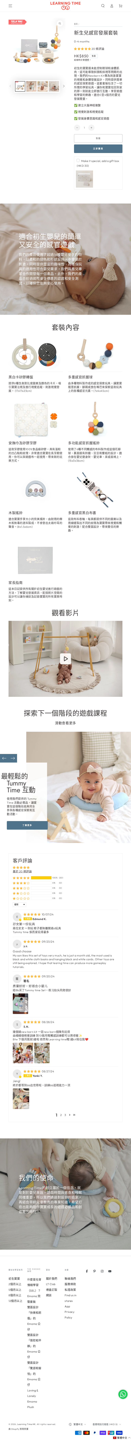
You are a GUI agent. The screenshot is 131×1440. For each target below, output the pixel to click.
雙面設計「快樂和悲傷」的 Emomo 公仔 (34, 1318)
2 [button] (61, 1115)
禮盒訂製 (51, 1289)
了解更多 (27, 825)
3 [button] (65, 1115)
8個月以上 (15, 1295)
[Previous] (4, 758)
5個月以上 (15, 1289)
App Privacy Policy (69, 1312)
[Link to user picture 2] (42, 1053)
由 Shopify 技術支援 (18, 1429)
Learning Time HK (26, 1424)
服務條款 (70, 1284)
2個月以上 (15, 1284)
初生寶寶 (14, 1278)
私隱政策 (70, 1289)
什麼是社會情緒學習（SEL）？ (34, 1285)
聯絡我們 (70, 1278)
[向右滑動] (64, 86)
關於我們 (51, 1278)
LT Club (50, 1284)
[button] (102, 6)
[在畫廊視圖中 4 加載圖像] (54, 86)
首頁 (76, 24)
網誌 (49, 1295)
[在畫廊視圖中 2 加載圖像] (31, 86)
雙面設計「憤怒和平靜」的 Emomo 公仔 (34, 1346)
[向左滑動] (10, 86)
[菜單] (10, 6)
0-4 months (82, 41)
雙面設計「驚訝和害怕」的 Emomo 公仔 (34, 1374)
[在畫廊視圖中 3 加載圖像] (43, 86)
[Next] (13, 758)
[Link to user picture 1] (20, 1003)
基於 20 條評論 (22, 871)
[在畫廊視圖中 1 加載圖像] (20, 86)
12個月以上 (16, 1301)
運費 (87, 60)
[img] (32, 914)
